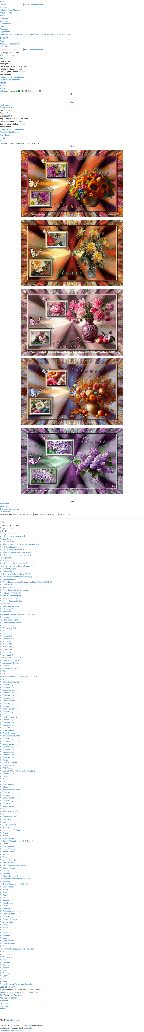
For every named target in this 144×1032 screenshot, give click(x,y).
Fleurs (4, 38)
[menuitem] (10, 10)
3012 (10, 63)
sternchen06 (5, 58)
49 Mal (22, 71)
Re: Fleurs (5, 134)
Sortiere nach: (27, 514)
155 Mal (18, 69)
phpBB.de (28, 1028)
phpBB (13, 1025)
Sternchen (14, 1020)
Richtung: (54, 514)
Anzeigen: (4, 514)
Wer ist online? (7, 986)
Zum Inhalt (4, 1)
